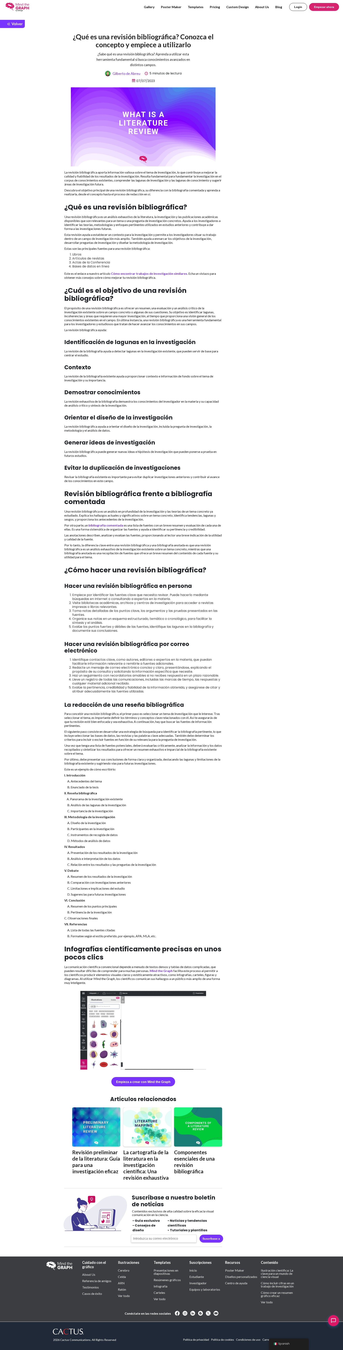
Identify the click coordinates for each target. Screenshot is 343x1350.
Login (298, 7)
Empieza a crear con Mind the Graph (143, 1082)
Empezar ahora (324, 7)
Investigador (198, 1283)
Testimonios (90, 1287)
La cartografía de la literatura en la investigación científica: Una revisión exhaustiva (146, 1165)
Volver (17, 23)
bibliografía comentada (106, 525)
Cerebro (123, 1270)
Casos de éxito (92, 1293)
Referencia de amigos (96, 1280)
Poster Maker (171, 7)
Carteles (159, 1292)
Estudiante (196, 1276)
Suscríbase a (211, 1238)
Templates (195, 7)
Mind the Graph (161, 971)
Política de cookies (222, 1339)
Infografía (160, 1286)
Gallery (149, 7)
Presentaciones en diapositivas (166, 1271)
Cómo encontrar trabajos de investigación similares (149, 273)
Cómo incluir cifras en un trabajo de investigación (277, 1284)
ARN (121, 1283)
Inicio (193, 1270)
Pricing (215, 7)
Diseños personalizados (241, 1276)
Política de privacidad (196, 1339)
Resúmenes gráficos (167, 1280)
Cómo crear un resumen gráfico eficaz (277, 1294)
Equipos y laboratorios (204, 1289)
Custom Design (237, 7)
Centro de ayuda (236, 1283)
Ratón (122, 1289)
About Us (262, 7)
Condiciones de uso (248, 1339)
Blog (278, 7)
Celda (122, 1276)
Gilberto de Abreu (126, 73)
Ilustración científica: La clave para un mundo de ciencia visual (277, 1273)
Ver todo (124, 1295)
